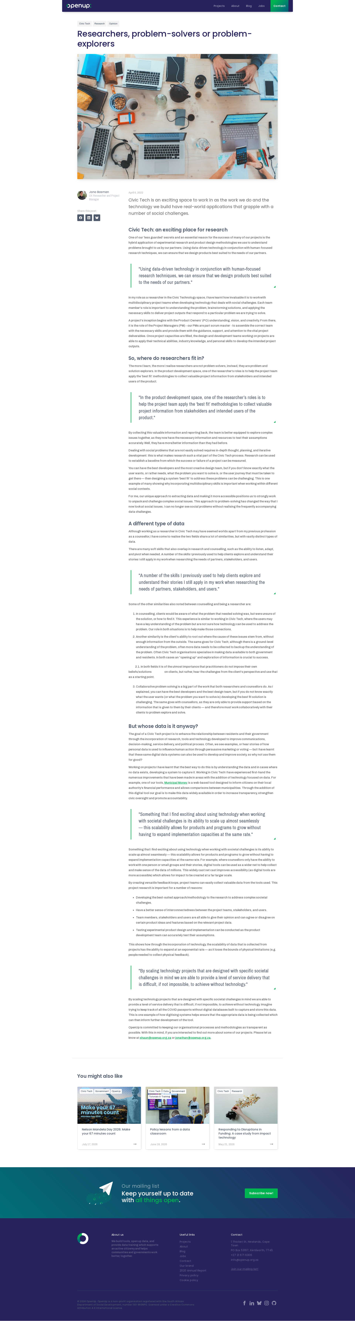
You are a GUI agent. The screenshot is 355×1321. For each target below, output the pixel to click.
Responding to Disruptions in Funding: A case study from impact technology (245, 1133)
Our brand (187, 1266)
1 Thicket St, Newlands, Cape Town (250, 1243)
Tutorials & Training (159, 1096)
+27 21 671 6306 (241, 1255)
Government (102, 1091)
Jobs (183, 1256)
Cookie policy (189, 1280)
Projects (185, 1242)
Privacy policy (189, 1275)
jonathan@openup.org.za (193, 1037)
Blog (182, 1251)
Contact (185, 1261)
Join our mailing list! (244, 1269)
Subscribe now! (261, 1193)
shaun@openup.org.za (155, 1037)
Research (237, 1091)
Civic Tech (86, 1091)
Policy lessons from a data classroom (170, 1131)
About (184, 1246)
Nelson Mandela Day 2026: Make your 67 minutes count (106, 1131)
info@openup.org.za (244, 1260)
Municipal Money (175, 782)
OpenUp (116, 1091)
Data (166, 1091)
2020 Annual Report (193, 1270)
